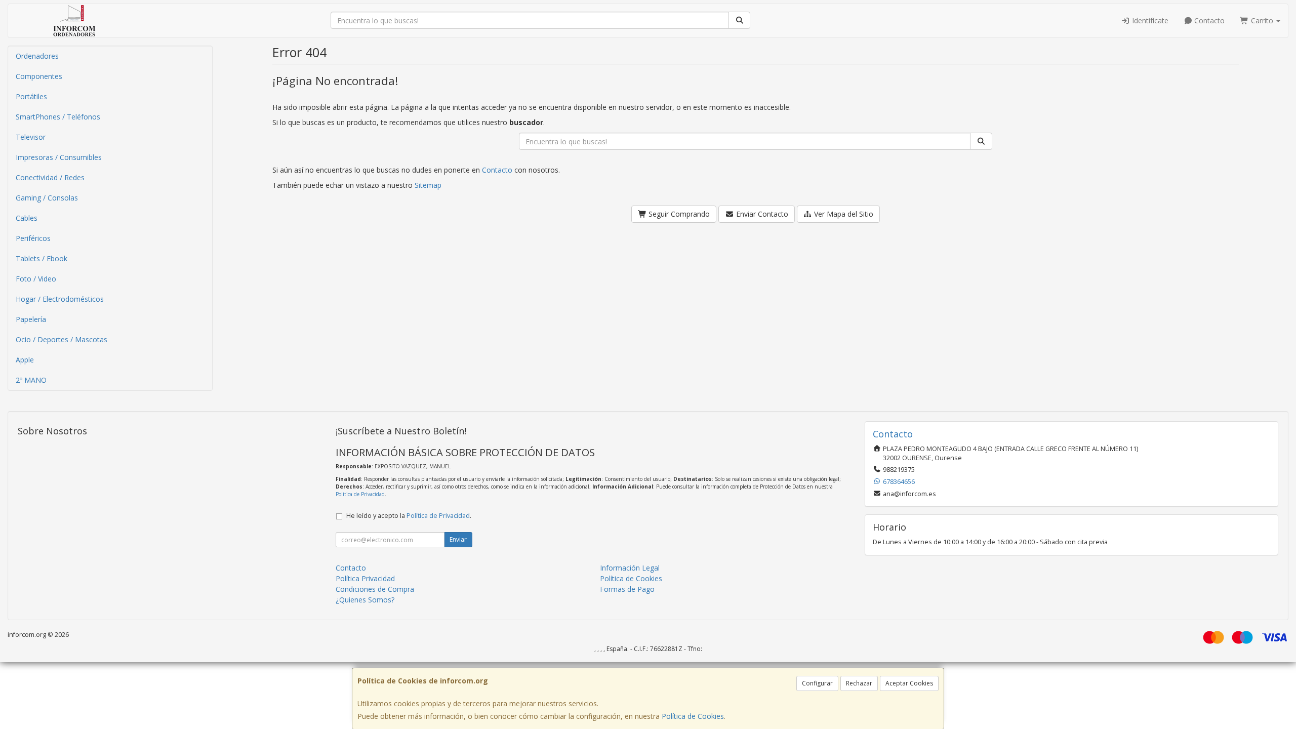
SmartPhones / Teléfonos (58, 117)
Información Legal (630, 568)
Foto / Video (36, 279)
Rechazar (859, 683)
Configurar (817, 683)
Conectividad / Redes (50, 177)
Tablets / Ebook (41, 258)
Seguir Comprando (678, 214)
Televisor (31, 137)
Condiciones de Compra (375, 589)
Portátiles (31, 96)
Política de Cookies (693, 716)
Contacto (1208, 20)
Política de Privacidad (360, 494)
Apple (25, 359)
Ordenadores (37, 56)
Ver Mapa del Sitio (842, 214)
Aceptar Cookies (909, 683)
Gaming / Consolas (47, 197)
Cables (26, 218)
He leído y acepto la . (408, 515)
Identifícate (1149, 20)
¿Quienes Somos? (365, 599)
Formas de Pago (627, 589)
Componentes (39, 76)
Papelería (31, 319)
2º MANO (31, 380)
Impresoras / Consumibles (59, 157)
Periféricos (33, 238)
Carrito (1262, 20)
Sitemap (428, 185)
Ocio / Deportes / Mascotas (61, 339)
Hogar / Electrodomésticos (60, 299)
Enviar (458, 539)
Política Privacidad (365, 578)
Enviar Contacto (761, 214)
